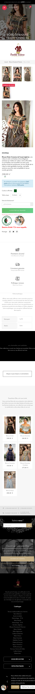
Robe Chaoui (17, 635)
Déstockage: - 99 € (17, 618)
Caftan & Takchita (17, 633)
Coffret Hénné (18, 651)
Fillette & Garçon (17, 642)
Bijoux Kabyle (17, 629)
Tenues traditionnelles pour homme (17, 611)
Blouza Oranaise (25, 436)
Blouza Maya (10, 490)
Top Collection (18, 613)
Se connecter (17, 565)
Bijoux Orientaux (17, 644)
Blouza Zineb (10, 436)
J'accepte (15, 686)
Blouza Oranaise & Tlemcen (17, 627)
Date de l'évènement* (8, 200)
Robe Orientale (17, 638)
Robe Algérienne (17, 631)
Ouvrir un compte (17, 558)
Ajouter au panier (17, 210)
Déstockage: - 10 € (17, 622)
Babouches (17, 653)
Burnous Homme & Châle (17, 649)
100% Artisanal (17, 647)
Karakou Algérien (17, 625)
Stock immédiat (17, 616)
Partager (9, 231)
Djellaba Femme (17, 640)
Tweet (13, 231)
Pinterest (16, 231)
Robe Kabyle (17, 620)
